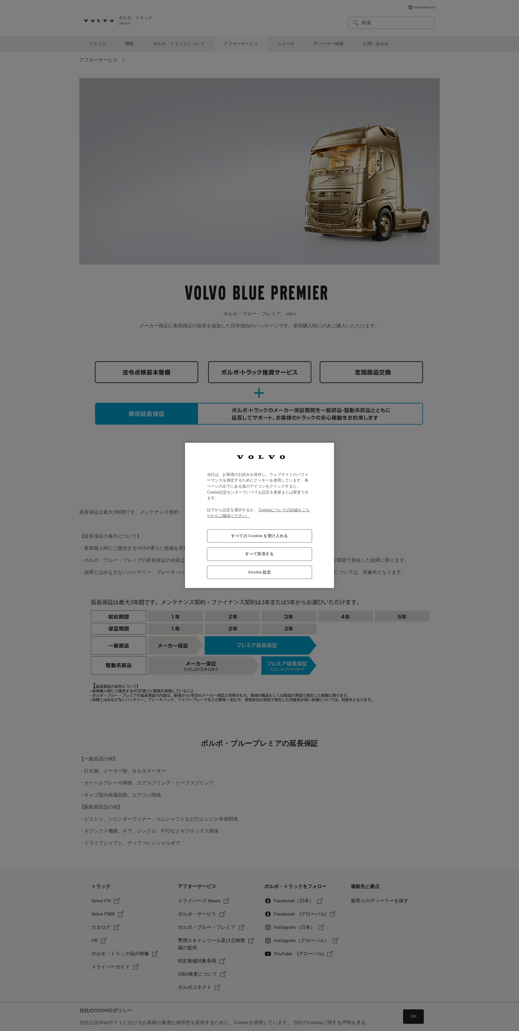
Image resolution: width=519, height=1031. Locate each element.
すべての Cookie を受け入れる (259, 536)
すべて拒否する (259, 554)
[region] (259, 515)
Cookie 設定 (259, 572)
